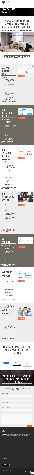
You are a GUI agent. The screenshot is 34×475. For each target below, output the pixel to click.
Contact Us (29, 5)
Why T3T (11, 5)
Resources (25, 5)
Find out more (21, 280)
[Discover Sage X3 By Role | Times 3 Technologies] (7, 2)
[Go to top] (17, 468)
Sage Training (4, 444)
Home (8, 5)
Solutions (15, 5)
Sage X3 (4, 451)
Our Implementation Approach (7, 443)
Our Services (20, 5)
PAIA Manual (3, 436)
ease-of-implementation (5, 230)
